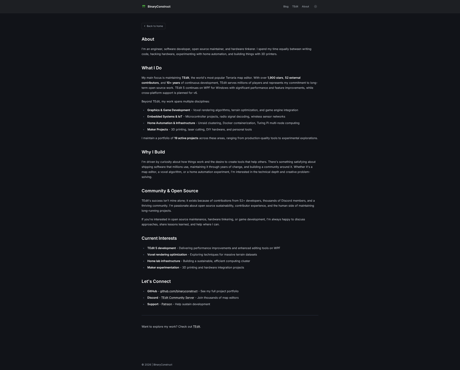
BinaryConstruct (159, 6)
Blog (286, 6)
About (305, 6)
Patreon (167, 304)
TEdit (295, 6)
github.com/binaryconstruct (178, 291)
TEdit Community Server (177, 297)
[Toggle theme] (315, 6)
